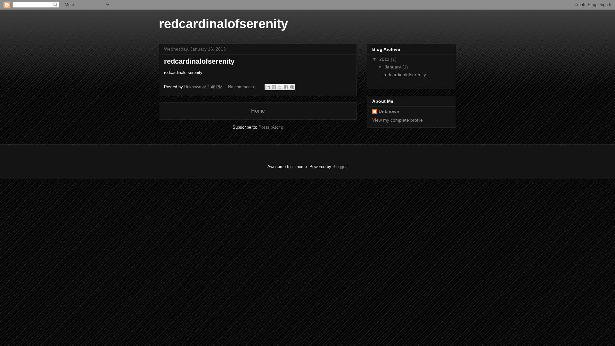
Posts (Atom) (270, 127)
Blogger (339, 166)
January (393, 66)
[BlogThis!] (274, 87)
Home (258, 111)
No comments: (242, 86)
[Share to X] (280, 87)
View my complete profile (397, 120)
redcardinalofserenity (199, 61)
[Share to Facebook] (286, 87)
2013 (385, 59)
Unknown (389, 111)
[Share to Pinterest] (292, 87)
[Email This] (268, 87)
